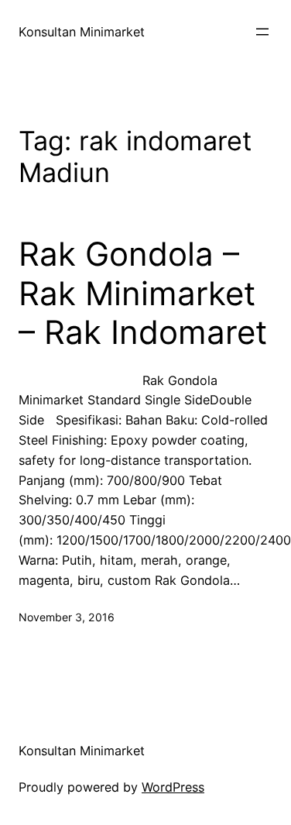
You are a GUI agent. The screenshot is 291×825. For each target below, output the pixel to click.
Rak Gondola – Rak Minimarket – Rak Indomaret (143, 293)
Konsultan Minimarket (82, 32)
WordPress (173, 787)
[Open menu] (262, 31)
